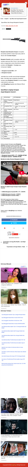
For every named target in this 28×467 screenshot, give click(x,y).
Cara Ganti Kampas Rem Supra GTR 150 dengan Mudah (13, 356)
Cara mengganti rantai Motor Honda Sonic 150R (12, 320)
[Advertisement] (14, 381)
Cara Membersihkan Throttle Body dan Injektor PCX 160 (13, 339)
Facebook (14, 219)
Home (2, 18)
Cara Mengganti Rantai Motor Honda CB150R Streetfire (13, 323)
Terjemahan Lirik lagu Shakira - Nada (16, 246)
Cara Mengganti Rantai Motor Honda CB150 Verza (12, 317)
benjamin (6, 18)
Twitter (15, 223)
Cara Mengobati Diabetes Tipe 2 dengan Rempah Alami (13, 314)
